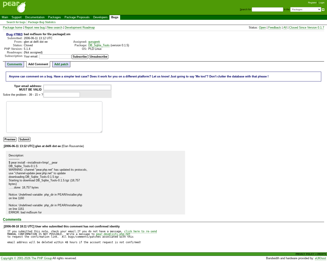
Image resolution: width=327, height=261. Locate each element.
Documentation (34, 17)
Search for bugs (16, 22)
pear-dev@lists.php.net (113, 234)
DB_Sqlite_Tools (99, 45)
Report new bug (35, 27)
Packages (54, 17)
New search (54, 27)
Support (17, 17)
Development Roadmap (80, 27)
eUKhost (320, 258)
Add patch (61, 64)
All (285, 27)
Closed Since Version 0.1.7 (306, 27)
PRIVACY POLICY (305, 254)
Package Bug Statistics (42, 22)
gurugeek (94, 41)
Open (262, 27)
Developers (100, 17)
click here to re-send (140, 231)
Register (312, 2)
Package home (12, 27)
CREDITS (321, 254)
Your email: (31, 56)
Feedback (274, 27)
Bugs (114, 17)
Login (322, 2)
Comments (14, 64)
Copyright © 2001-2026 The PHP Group (26, 258)
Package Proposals (77, 17)
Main (5, 17)
